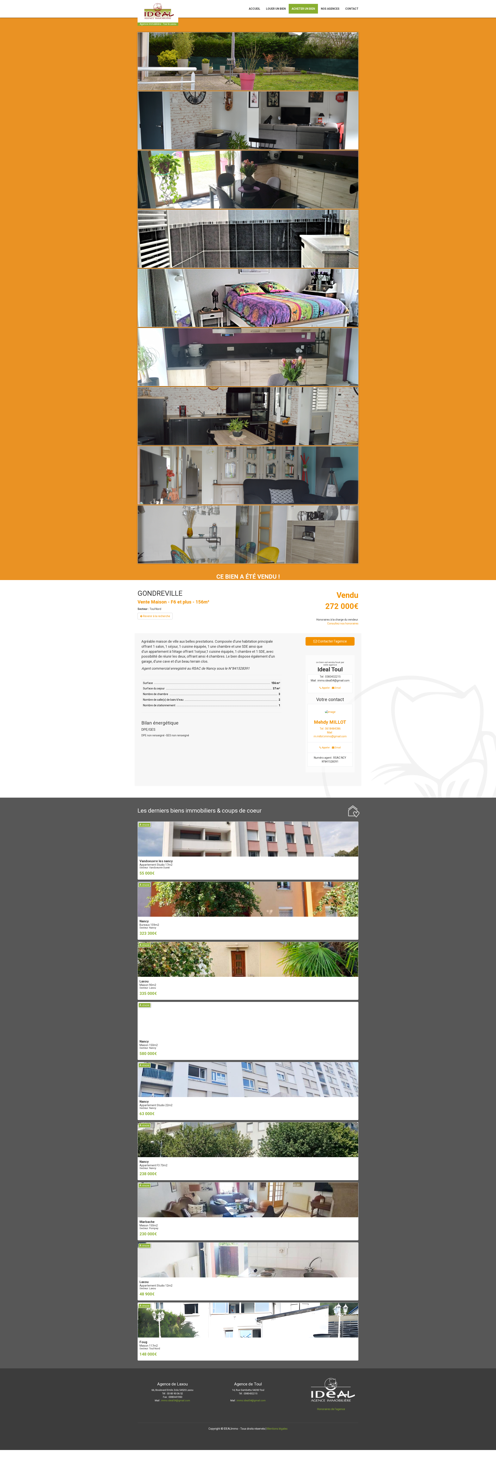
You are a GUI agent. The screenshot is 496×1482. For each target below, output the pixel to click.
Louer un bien (276, 8)
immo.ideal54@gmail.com (175, 1400)
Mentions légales (277, 1428)
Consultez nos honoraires (342, 623)
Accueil (254, 8)
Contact (351, 8)
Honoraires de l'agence (331, 1409)
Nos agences (330, 8)
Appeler (325, 688)
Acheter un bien (303, 8)
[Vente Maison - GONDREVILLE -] (248, 89)
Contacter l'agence (332, 641)
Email (337, 688)
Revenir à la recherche (156, 616)
